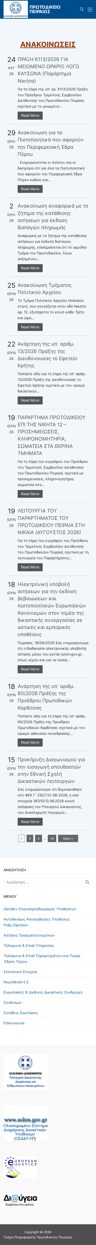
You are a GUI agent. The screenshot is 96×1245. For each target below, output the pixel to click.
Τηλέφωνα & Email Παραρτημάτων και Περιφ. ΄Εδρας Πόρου (42, 958)
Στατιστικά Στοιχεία (20, 971)
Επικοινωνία (14, 1023)
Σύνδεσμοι (12, 1002)
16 (52, 838)
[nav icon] (90, 9)
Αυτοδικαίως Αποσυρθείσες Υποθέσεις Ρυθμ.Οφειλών (37, 922)
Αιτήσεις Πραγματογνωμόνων (29, 935)
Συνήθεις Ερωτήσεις (21, 1012)
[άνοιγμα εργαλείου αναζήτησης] (82, 9)
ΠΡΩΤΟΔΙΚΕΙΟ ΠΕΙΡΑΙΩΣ (45, 9)
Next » (68, 838)
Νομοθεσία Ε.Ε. (17, 982)
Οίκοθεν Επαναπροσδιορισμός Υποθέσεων (40, 909)
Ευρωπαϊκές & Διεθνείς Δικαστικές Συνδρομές (43, 992)
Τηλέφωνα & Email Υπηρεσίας (29, 945)
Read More (30, 115)
